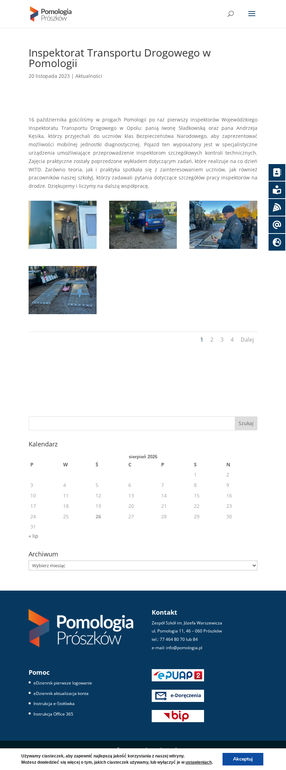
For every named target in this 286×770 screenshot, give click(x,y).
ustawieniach (199, 762)
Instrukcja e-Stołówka (54, 703)
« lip (33, 536)
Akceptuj (243, 759)
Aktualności (88, 76)
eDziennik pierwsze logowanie (62, 683)
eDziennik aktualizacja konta (61, 693)
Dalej (247, 339)
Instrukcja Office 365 (53, 714)
